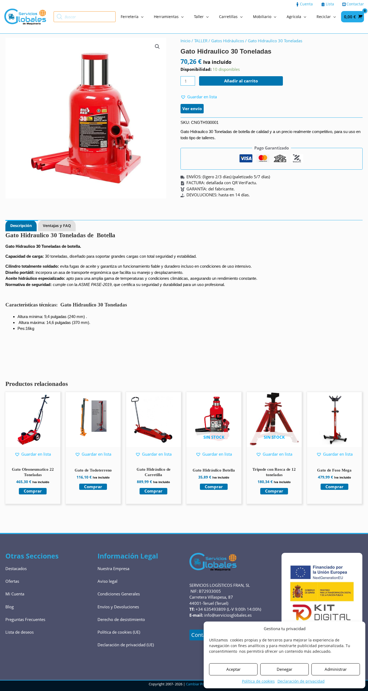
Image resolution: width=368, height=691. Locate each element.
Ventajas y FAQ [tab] (57, 225)
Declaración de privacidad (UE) (126, 644)
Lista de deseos (19, 632)
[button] (157, 46)
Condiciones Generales (119, 593)
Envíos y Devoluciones (118, 606)
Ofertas (12, 581)
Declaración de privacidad (301, 681)
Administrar (336, 669)
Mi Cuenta (14, 593)
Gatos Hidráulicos (227, 40)
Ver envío (192, 108)
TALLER (200, 40)
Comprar (214, 486)
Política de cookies (258, 681)
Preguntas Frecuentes (25, 619)
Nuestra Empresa (113, 568)
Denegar (284, 669)
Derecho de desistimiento (121, 619)
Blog (9, 606)
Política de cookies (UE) (119, 632)
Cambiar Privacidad (201, 684)
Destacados (16, 568)
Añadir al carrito (241, 80)
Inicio (185, 40)
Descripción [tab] (21, 225)
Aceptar (233, 669)
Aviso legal (107, 581)
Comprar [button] (33, 491)
